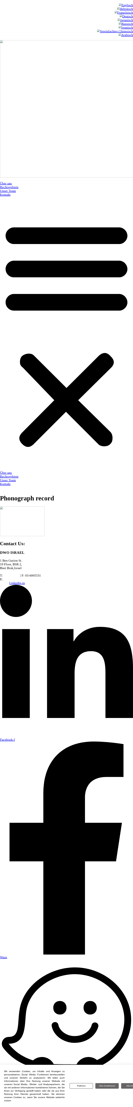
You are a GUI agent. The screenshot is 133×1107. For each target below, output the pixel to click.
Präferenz (81, 1086)
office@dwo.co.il (15, 579)
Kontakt (5, 194)
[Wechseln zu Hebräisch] (125, 9)
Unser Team (8, 191)
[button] (66, 334)
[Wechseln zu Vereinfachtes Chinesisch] (115, 31)
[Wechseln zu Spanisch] (126, 27)
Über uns (6, 183)
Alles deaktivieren (107, 1086)
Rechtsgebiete (9, 187)
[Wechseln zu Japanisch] (125, 20)
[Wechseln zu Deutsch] (126, 16)
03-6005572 (11, 575)
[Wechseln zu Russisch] (126, 23)
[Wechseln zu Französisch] (124, 12)
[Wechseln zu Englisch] (126, 5)
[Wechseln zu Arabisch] (126, 35)
